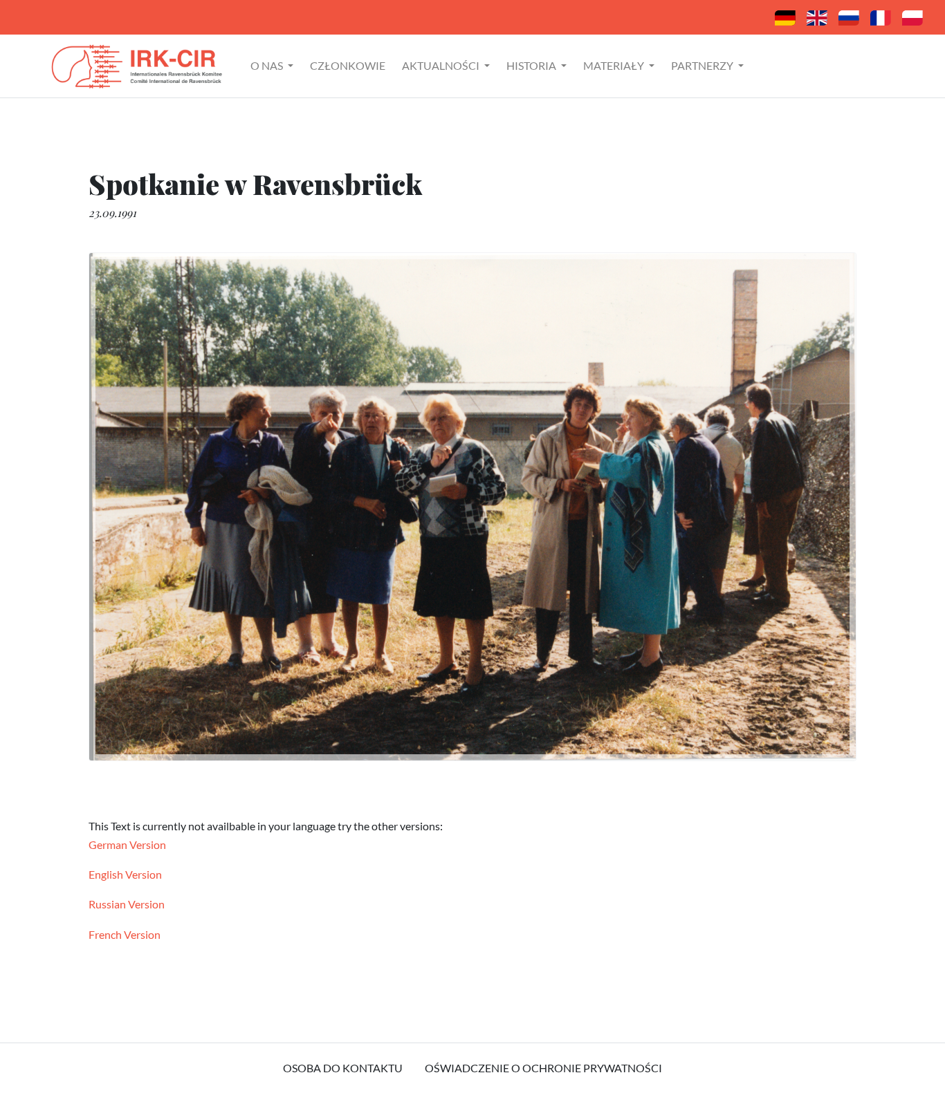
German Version (127, 844)
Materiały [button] (614, 65)
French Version (124, 934)
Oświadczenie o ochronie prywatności (543, 1067)
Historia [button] (532, 65)
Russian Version (127, 903)
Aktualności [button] (441, 65)
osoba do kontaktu (343, 1067)
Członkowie (347, 65)
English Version (125, 874)
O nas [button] (267, 65)
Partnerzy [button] (703, 65)
